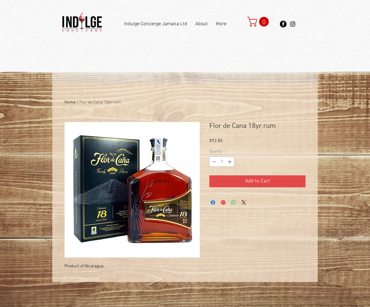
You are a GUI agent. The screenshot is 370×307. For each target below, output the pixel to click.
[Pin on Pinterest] (223, 202)
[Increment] (230, 161)
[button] (259, 22)
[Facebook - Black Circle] (283, 24)
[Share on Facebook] (213, 202)
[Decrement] (213, 161)
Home (69, 102)
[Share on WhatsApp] (233, 202)
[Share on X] (244, 202)
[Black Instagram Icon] (292, 24)
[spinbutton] (222, 161)
